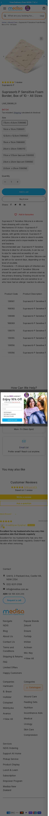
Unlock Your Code (12, 420)
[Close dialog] (46, 394)
